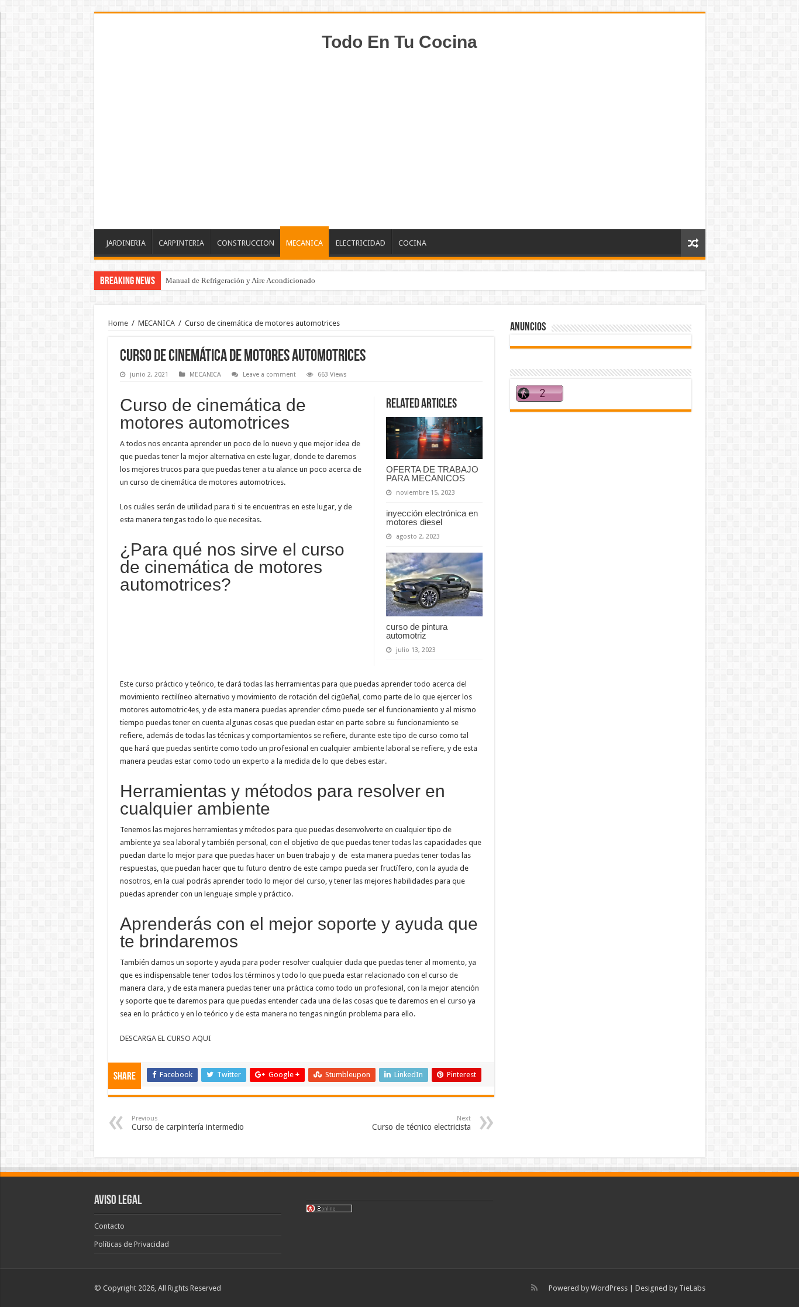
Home (118, 323)
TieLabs (692, 1288)
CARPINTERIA (181, 243)
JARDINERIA (126, 243)
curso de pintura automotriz (416, 631)
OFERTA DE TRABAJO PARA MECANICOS (432, 473)
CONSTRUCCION (245, 243)
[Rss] (534, 1288)
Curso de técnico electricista (421, 1123)
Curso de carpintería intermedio (188, 1123)
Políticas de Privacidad (131, 1244)
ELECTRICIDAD (360, 243)
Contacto (109, 1226)
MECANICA (304, 243)
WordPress (609, 1288)
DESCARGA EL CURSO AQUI (166, 1038)
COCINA (412, 243)
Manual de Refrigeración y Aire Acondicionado (240, 280)
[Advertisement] (399, 136)
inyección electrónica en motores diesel (432, 517)
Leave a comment (269, 374)
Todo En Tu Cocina (399, 41)
